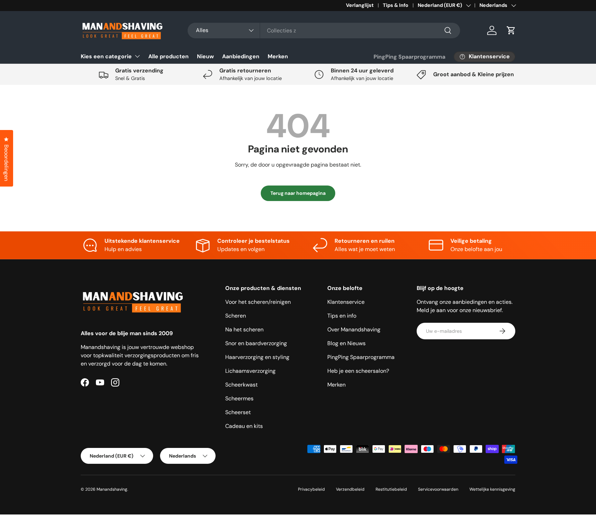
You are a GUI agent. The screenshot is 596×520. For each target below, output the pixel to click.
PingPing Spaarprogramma (409, 56)
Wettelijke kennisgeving (492, 489)
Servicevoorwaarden (438, 489)
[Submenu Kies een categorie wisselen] (137, 56)
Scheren (235, 315)
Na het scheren (244, 329)
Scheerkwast (241, 384)
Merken (278, 56)
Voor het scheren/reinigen (258, 302)
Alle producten (168, 56)
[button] (511, 30)
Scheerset (238, 412)
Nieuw (205, 56)
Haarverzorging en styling (257, 357)
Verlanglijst (360, 5)
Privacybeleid (311, 489)
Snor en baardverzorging (256, 343)
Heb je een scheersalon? (358, 370)
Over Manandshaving (353, 329)
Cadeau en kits (244, 426)
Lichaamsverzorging (250, 370)
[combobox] (324, 30)
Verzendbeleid (350, 489)
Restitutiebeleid (391, 489)
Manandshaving (112, 489)
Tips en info (341, 315)
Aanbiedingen (240, 56)
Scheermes (239, 398)
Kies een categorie (106, 56)
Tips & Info (395, 5)
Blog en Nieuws (346, 343)
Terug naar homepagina (298, 193)
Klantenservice (346, 302)
